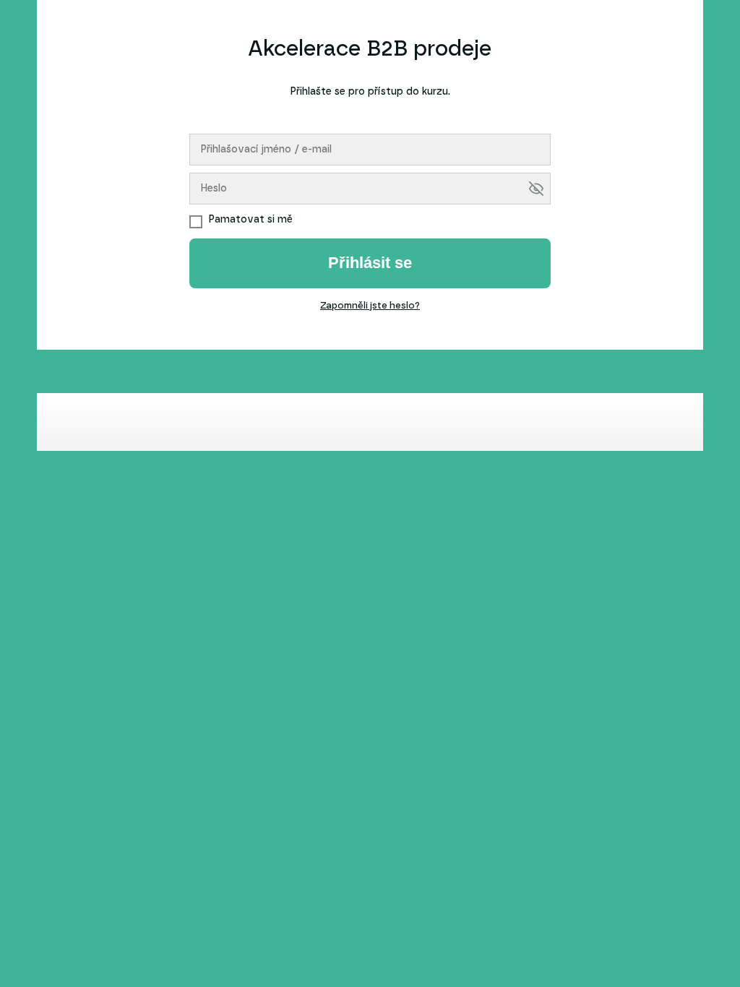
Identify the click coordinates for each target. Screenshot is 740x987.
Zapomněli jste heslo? (370, 306)
